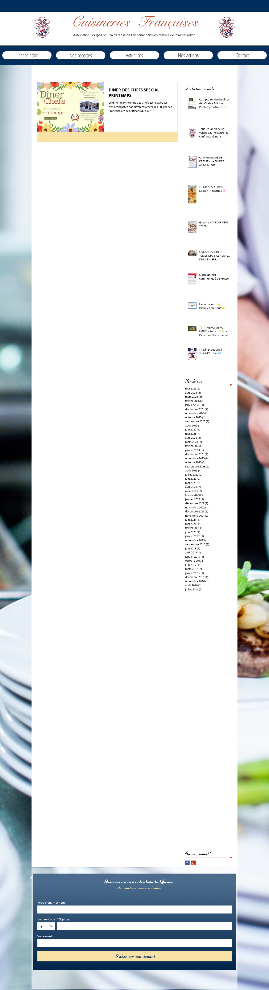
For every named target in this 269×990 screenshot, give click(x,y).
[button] (134, 55)
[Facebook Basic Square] (187, 863)
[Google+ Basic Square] (193, 863)
